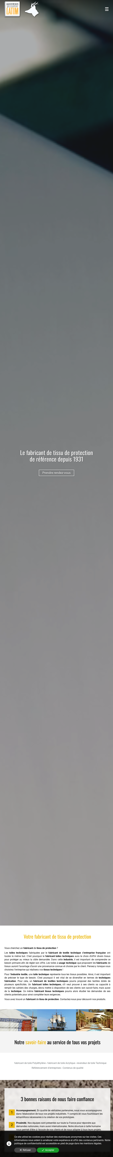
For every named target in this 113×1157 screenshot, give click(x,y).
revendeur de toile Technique (91, 1063)
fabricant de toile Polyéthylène (30, 1063)
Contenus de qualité (73, 1068)
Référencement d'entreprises (46, 1068)
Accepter (49, 1150)
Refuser (27, 1150)
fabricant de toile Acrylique (61, 1063)
